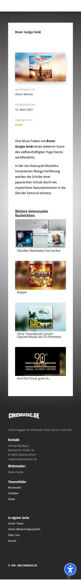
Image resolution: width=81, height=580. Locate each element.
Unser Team (15, 523)
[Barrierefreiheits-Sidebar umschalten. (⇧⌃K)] (70, 569)
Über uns (14, 535)
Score (18, 124)
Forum (12, 541)
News (11, 499)
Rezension (14, 487)
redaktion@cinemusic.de (22, 459)
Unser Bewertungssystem (24, 529)
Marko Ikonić (15, 472)
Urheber (13, 493)
